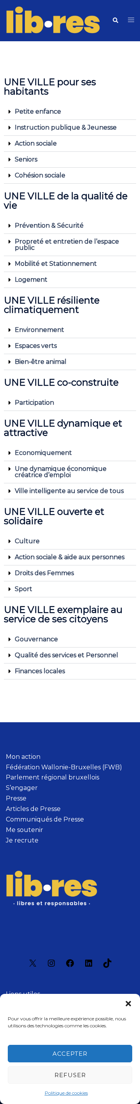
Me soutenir (24, 830)
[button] (128, 1003)
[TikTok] (107, 965)
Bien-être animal (40, 361)
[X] (32, 965)
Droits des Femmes (44, 573)
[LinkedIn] (88, 965)
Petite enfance (38, 111)
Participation (34, 402)
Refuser (70, 1075)
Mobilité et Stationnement (56, 263)
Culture (27, 541)
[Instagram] (51, 965)
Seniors (26, 159)
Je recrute (22, 840)
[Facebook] (70, 965)
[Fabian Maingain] (53, 20)
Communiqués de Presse (45, 819)
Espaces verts (36, 345)
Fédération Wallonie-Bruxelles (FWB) (64, 767)
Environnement (39, 329)
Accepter (70, 1053)
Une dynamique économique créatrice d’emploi (61, 472)
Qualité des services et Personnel (66, 655)
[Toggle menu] (131, 20)
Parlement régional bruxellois (52, 777)
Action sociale (36, 143)
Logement (31, 279)
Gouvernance (36, 639)
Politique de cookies (66, 1093)
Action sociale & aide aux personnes (69, 557)
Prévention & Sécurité (49, 225)
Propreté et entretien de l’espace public (67, 244)
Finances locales (40, 671)
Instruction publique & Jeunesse (66, 127)
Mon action (23, 756)
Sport (23, 589)
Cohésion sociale (40, 175)
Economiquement (43, 452)
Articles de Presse (33, 809)
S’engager (22, 788)
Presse (16, 798)
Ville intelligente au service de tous (69, 491)
